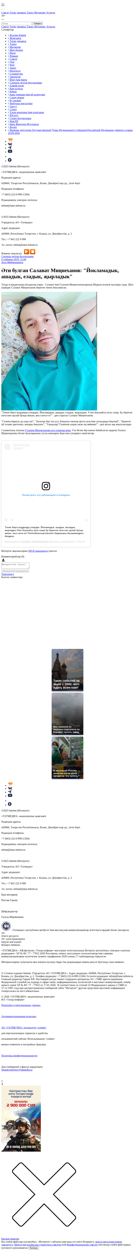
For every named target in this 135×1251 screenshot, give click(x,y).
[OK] (10, 156)
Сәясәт (5, 12)
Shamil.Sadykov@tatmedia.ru (16, 1069)
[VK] (10, 144)
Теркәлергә (7, 574)
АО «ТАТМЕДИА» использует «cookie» (23, 1027)
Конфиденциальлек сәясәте (82, 1244)
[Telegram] (9, 148)
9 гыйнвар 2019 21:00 (13, 259)
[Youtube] (10, 151)
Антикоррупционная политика (18, 1016)
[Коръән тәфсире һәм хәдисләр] (10, 141)
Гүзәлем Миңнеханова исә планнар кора (48, 430)
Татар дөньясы (18, 12)
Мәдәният (40, 12)
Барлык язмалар (10, 1238)
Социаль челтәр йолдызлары (17, 256)
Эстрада (50, 12)
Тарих (30, 12)
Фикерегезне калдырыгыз (15, 571)
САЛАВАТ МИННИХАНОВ (34, 541)
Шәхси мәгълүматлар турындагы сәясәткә (38, 1244)
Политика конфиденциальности (19, 1055)
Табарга (37, 23)
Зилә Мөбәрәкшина (12, 262)
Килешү (34, 1248)
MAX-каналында (38, 551)
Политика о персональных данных (20, 1005)
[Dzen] (10, 160)
